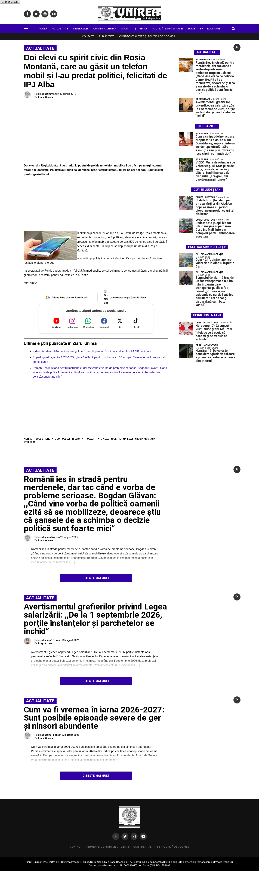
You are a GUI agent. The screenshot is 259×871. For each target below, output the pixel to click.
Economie (213, 28)
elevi (67, 439)
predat (128, 439)
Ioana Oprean (46, 97)
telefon (30, 442)
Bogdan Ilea (45, 643)
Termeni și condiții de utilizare (107, 846)
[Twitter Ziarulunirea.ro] (124, 836)
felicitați (79, 439)
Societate (194, 28)
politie (116, 439)
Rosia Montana (145, 439)
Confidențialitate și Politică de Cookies (147, 36)
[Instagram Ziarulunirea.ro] (134, 836)
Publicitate (106, 36)
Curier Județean (104, 28)
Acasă (43, 28)
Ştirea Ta (141, 28)
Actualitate (60, 28)
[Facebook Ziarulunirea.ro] (115, 836)
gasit (92, 439)
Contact (88, 36)
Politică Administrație (167, 28)
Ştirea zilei (80, 28)
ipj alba (104, 439)
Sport (125, 28)
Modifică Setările (9, 2)
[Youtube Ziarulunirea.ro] (143, 836)
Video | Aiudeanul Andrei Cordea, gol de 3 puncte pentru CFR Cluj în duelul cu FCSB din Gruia (92, 351)
